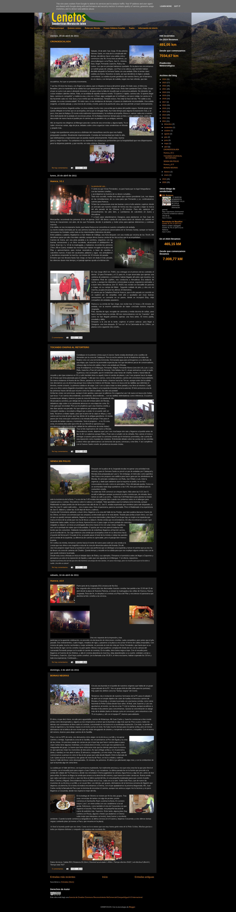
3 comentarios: (58, 869)
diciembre (168, 124)
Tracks (131, 28)
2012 (164, 118)
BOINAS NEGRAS (59, 675)
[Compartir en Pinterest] (86, 168)
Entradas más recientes (62, 877)
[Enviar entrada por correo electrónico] (72, 168)
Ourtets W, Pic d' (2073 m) (171, 223)
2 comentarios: (58, 337)
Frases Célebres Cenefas (114, 28)
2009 (164, 182)
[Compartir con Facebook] (83, 168)
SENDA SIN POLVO (60, 461)
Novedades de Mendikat (172, 222)
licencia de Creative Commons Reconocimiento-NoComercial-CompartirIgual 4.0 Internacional (105, 897)
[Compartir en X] (81, 168)
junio (166, 140)
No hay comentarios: (60, 168)
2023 (164, 83)
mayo (166, 143)
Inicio (105, 877)
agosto (167, 134)
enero (166, 175)
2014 (164, 111)
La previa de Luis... (98, 186)
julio (166, 137)
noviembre (168, 127)
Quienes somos (74, 28)
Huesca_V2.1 (57, 181)
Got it (177, 6)
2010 (164, 179)
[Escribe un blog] (79, 168)
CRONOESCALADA (60, 41)
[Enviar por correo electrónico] (76, 168)
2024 (164, 79)
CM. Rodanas (167, 195)
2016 (164, 105)
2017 (164, 102)
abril (166, 147)
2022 (164, 86)
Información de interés (148, 28)
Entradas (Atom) (67, 882)
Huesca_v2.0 (57, 581)
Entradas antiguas (144, 877)
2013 (164, 115)
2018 (164, 99)
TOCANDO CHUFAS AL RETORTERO (69, 347)
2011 (164, 121)
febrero (167, 172)
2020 (164, 92)
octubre (167, 131)
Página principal (57, 28)
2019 (164, 95)
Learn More (166, 6)
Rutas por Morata (92, 28)
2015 (164, 108)
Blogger (132, 907)
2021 (164, 89)
